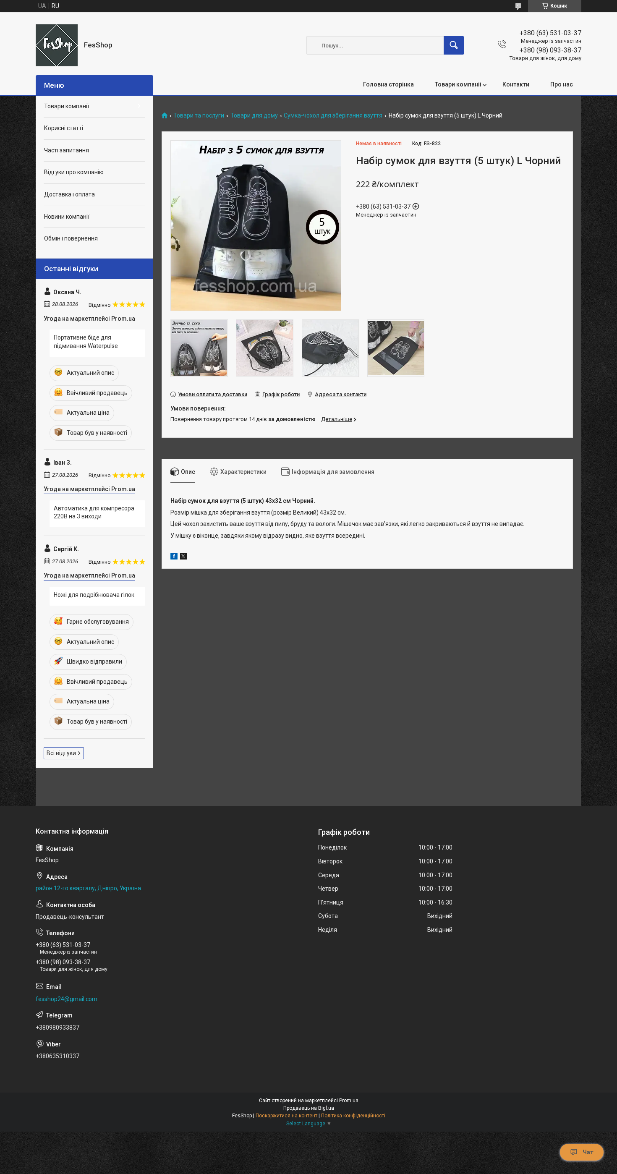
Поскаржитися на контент (286, 1116)
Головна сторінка (388, 84)
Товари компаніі (458, 84)
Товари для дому (254, 115)
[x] (183, 557)
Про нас (561, 84)
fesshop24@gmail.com (66, 999)
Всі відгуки (61, 753)
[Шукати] (454, 45)
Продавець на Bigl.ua (308, 1108)
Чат (588, 1152)
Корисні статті (63, 128)
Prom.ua (348, 1100)
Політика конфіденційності (353, 1116)
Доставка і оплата (69, 194)
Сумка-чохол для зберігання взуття (333, 115)
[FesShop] (57, 45)
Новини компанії (66, 216)
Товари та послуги (198, 115)
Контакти (515, 84)
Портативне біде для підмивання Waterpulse (86, 341)
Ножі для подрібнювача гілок (94, 594)
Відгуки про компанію (74, 172)
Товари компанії (66, 106)
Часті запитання (66, 150)
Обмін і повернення (71, 238)
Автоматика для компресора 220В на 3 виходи (94, 512)
